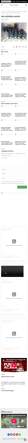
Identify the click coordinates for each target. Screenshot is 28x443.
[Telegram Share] (23, 47)
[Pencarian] (26, 5)
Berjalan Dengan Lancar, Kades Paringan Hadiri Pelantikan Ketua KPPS (7, 95)
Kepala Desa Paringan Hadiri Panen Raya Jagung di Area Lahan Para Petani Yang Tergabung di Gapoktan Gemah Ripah (21, 95)
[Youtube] (17, 434)
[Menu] (2, 5)
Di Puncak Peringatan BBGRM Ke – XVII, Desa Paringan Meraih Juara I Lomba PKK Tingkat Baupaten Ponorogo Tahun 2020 (21, 79)
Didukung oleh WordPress (9, 439)
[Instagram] (14, 434)
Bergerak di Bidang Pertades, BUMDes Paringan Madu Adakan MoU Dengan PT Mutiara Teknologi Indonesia (7, 78)
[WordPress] (11, 434)
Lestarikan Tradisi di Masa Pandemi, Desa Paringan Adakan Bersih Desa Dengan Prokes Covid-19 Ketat (6, 65)
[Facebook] (8, 434)
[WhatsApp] (20, 434)
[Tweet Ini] (17, 47)
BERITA (6, 19)
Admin (2, 19)
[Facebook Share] (14, 47)
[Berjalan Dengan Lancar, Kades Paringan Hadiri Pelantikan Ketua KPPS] (7, 88)
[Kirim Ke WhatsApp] (26, 47)
